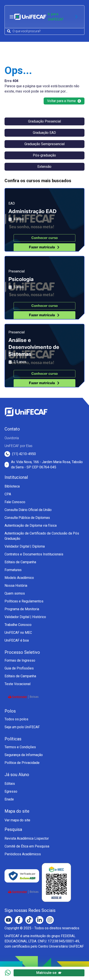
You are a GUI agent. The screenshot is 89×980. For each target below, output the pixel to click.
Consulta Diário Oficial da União (28, 510)
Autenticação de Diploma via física (31, 525)
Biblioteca (12, 486)
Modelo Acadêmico (19, 578)
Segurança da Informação (24, 755)
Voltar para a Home (61, 101)
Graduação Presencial (44, 121)
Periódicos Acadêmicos (23, 854)
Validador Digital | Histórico (25, 617)
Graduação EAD (44, 133)
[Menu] (11, 17)
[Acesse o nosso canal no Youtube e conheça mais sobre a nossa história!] (8, 920)
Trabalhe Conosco (18, 625)
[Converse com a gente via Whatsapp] (8, 972)
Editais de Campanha (20, 562)
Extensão (44, 167)
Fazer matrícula (42, 247)
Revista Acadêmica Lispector (27, 838)
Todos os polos (16, 719)
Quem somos (15, 593)
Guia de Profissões (19, 668)
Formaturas (13, 570)
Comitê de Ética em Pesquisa (27, 846)
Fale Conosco (15, 502)
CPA (8, 494)
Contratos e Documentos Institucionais (34, 554)
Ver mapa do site (17, 820)
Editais (10, 784)
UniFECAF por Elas (18, 446)
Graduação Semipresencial (44, 144)
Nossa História (16, 585)
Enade (9, 799)
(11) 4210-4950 (24, 454)
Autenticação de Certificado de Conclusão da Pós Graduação (42, 536)
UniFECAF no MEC (18, 632)
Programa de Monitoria (22, 609)
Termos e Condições (20, 747)
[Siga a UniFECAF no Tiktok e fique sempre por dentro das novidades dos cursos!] (29, 920)
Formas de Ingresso (20, 660)
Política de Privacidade (22, 763)
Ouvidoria (12, 438)
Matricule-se (46, 973)
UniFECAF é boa (17, 640)
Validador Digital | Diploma (25, 546)
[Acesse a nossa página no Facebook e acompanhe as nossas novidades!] (19, 920)
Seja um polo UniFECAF (22, 727)
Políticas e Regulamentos (24, 601)
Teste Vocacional (17, 684)
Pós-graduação (44, 155)
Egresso (11, 791)
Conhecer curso (44, 238)
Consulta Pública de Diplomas (27, 518)
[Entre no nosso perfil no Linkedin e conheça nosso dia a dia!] (39, 920)
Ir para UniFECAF (56, 16)
